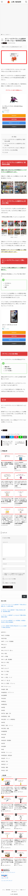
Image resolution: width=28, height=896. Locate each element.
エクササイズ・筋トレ (8, 650)
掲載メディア (23, 889)
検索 (24, 596)
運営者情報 (8, 889)
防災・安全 (5, 761)
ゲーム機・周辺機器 (7, 659)
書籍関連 (5, 731)
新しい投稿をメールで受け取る (9, 582)
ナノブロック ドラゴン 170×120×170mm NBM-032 (12, 107)
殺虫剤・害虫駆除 (7, 740)
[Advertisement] (14, 19)
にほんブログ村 (4, 878)
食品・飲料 (5, 770)
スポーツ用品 (6, 662)
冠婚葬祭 (5, 695)
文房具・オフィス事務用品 (9, 719)
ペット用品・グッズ (7, 677)
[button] (3, 437)
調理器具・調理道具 (7, 755)
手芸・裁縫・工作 (7, 713)
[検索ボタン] (26, 2)
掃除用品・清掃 (6, 716)
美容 (4, 743)
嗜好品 (4, 701)
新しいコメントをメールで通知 (9, 578)
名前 (4, 558)
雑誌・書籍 (5, 767)
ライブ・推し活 (6, 680)
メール (5, 563)
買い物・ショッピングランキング (8, 872)
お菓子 (4, 647)
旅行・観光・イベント (8, 725)
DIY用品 (5, 638)
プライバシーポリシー (15, 889)
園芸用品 (5, 704)
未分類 (4, 734)
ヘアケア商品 (6, 671)
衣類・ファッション (7, 752)
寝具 (4, 710)
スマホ (4, 665)
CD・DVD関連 (6, 635)
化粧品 (4, 698)
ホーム (3, 889)
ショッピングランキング (6, 880)
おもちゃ (4, 43)
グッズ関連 (5, 656)
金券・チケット (6, 758)
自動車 (4, 746)
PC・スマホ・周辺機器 (8, 641)
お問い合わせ (14, 891)
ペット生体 (5, 674)
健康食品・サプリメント (8, 692)
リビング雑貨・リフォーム (9, 683)
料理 (4, 722)
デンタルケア (6, 668)
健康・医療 (5, 689)
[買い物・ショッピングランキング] (5, 870)
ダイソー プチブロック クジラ (9, 324)
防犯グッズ (5, 764)
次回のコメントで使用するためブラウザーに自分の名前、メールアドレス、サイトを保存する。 (14, 574)
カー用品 (5, 653)
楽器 (4, 737)
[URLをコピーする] (25, 437)
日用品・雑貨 (6, 728)
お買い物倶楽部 (16, 2)
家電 (4, 707)
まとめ (6, 152)
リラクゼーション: (7, 686)
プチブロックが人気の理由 (11, 150)
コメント (5, 542)
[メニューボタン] (2, 2)
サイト (4, 568)
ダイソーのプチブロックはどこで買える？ (15, 147)
